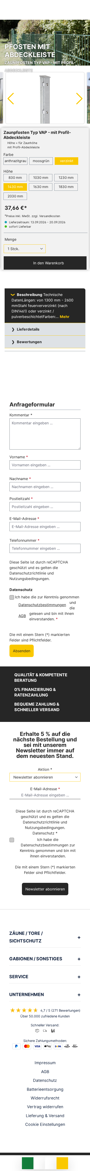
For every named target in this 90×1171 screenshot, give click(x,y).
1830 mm (66, 187)
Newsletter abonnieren (45, 889)
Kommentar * (20, 415)
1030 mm (40, 177)
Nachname (20, 478)
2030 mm (15, 196)
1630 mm (40, 187)
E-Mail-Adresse (24, 518)
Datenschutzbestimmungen (42, 604)
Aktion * (45, 769)
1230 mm (66, 177)
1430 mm (15, 187)
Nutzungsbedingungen (29, 578)
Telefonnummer (24, 540)
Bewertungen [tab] (29, 342)
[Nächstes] (79, 98)
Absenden (21, 651)
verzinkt (66, 161)
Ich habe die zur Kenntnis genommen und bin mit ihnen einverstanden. (48, 847)
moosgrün (41, 161)
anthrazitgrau (15, 161)
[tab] (45, 305)
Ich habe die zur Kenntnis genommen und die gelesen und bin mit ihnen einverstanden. (47, 608)
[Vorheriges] (10, 98)
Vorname (18, 457)
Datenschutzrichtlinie (27, 573)
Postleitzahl (21, 498)
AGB (22, 615)
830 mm (15, 177)
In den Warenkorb (48, 263)
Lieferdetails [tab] (27, 329)
